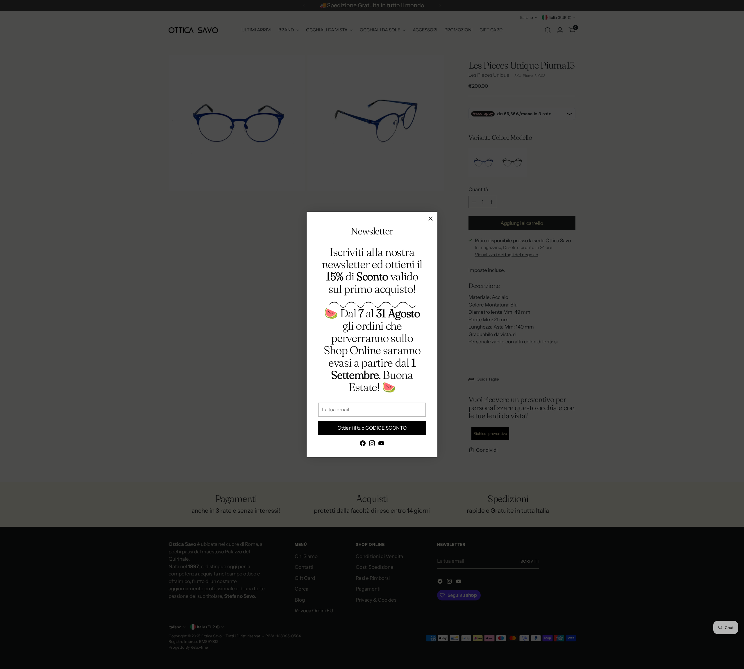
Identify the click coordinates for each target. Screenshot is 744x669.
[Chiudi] (430, 218)
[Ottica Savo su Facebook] (362, 444)
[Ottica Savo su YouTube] (381, 444)
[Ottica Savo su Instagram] (372, 444)
